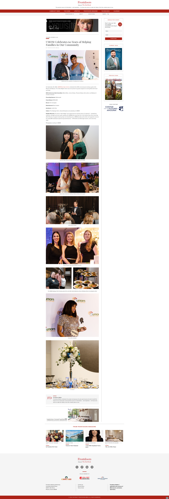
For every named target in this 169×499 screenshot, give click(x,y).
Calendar (117, 11)
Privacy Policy (81, 486)
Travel (71, 443)
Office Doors (93, 443)
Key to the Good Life (109, 443)
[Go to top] (167, 498)
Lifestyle (77, 11)
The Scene (67, 11)
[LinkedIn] (87, 467)
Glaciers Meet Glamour (72, 445)
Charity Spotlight (50, 443)
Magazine (56, 443)
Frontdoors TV (69, 14)
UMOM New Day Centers (64, 87)
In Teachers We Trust (51, 447)
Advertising (91, 14)
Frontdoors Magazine (91, 11)
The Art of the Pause (110, 447)
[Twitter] (77, 467)
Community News (55, 11)
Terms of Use (81, 488)
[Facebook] (82, 467)
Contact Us (80, 484)
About (81, 14)
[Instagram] (92, 467)
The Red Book (105, 11)
